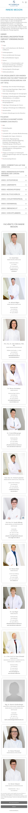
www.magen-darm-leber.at (14, 537)
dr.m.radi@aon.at (14, 580)
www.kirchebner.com (14, 402)
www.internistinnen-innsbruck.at (14, 446)
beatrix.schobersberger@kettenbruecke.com (14, 719)
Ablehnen (14, 806)
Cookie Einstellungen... (14, 810)
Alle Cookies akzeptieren (14, 802)
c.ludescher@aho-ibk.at (14, 489)
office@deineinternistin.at (14, 355)
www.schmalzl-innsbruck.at (14, 673)
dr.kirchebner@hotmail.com (14, 400)
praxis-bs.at (14, 271)
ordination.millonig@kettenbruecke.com (14, 536)
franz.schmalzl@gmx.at (14, 671)
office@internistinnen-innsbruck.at (14, 445)
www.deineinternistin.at (14, 357)
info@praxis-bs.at (14, 269)
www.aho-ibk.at (14, 491)
